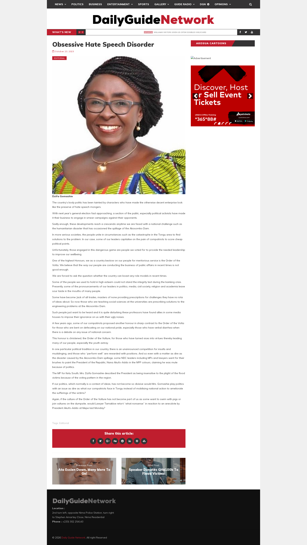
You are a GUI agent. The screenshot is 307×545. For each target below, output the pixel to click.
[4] (226, 123)
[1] (215, 123)
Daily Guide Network (73, 537)
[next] (250, 96)
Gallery (160, 4)
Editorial (59, 58)
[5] (230, 123)
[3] (223, 123)
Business (95, 4)
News (59, 4)
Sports (143, 4)
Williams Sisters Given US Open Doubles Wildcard (138, 32)
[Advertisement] (217, 184)
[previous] (195, 96)
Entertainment (118, 4)
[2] (219, 123)
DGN (203, 4)
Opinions (221, 4)
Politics (77, 4)
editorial (64, 423)
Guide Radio (183, 4)
